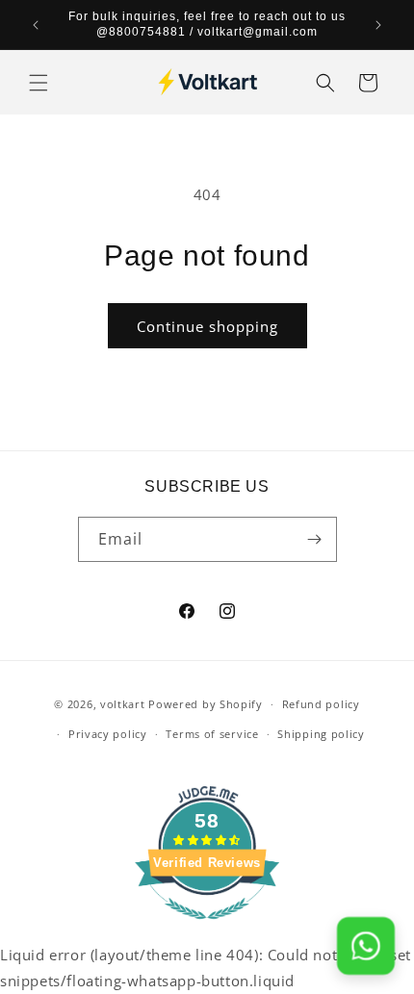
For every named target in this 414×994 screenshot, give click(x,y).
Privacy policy (107, 733)
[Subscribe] (315, 539)
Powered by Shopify (205, 704)
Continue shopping (207, 326)
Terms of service (212, 733)
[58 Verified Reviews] (207, 928)
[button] (38, 83)
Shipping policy (321, 733)
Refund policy (321, 704)
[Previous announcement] (35, 25)
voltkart (122, 704)
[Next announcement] (378, 25)
